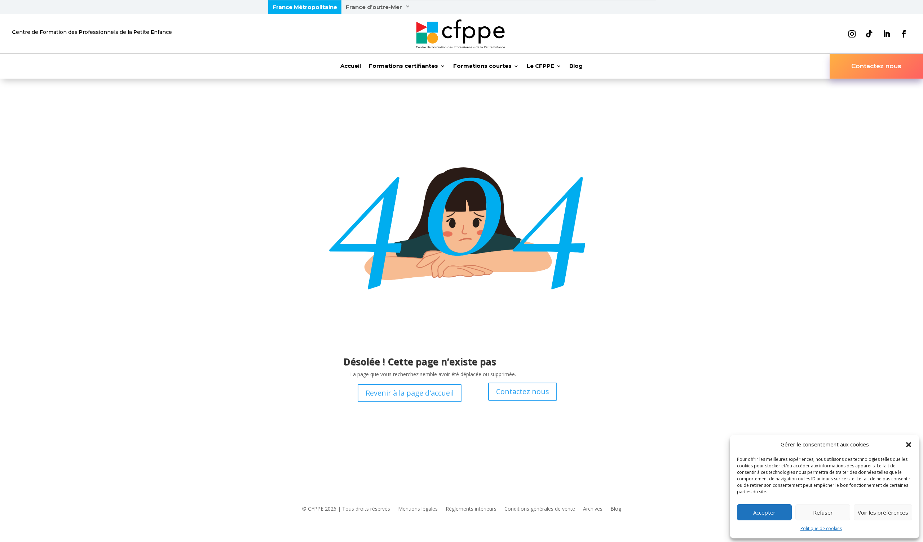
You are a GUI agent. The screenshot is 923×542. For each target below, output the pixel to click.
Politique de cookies (821, 528)
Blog (576, 66)
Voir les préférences (883, 512)
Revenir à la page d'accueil (410, 393)
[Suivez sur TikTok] (869, 34)
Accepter (764, 512)
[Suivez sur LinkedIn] (886, 34)
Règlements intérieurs (471, 509)
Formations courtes (482, 66)
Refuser (823, 512)
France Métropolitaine (305, 7)
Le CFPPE (540, 66)
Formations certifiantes (403, 66)
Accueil (350, 66)
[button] (908, 444)
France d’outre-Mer (374, 7)
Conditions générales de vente (539, 509)
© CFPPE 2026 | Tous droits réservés (346, 509)
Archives (592, 509)
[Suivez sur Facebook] (904, 34)
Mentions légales (418, 509)
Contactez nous (876, 66)
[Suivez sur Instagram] (852, 34)
